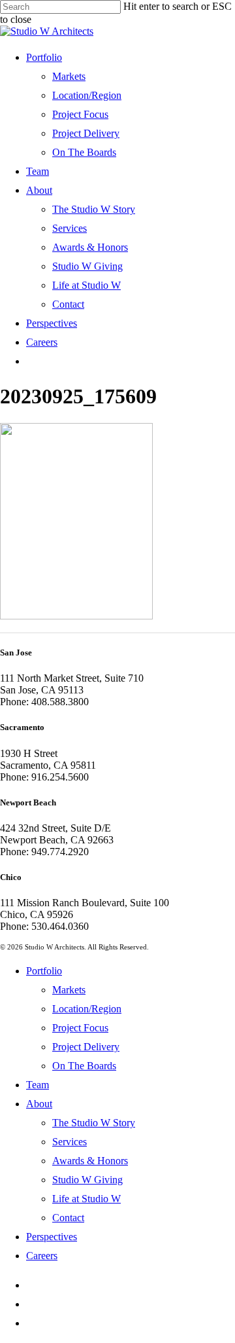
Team (37, 1084)
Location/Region (86, 1008)
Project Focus (80, 1027)
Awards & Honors (90, 1160)
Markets (69, 989)
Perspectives (51, 1236)
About (39, 1103)
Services (69, 1141)
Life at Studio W (86, 1198)
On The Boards (84, 1065)
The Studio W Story (93, 1122)
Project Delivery (85, 1046)
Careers (41, 1255)
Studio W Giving (87, 1179)
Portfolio (44, 970)
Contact (68, 1217)
